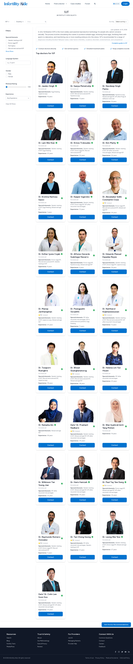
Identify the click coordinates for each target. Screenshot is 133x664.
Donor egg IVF (13, 43)
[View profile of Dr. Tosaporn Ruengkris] (50, 353)
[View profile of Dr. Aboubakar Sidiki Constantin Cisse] (114, 182)
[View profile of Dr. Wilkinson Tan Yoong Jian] (50, 467)
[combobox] (37, 21)
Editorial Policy (125, 658)
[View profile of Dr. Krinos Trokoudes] (82, 128)
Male (9, 74)
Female (10, 77)
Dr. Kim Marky (109, 143)
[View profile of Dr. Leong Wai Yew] (114, 522)
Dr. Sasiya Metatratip (80, 86)
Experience (10, 94)
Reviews (40, 646)
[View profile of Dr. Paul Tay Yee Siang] (114, 467)
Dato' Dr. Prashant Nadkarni (79, 426)
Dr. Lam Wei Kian (46, 143)
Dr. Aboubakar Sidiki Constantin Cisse (112, 198)
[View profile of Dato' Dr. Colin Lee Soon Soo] (50, 579)
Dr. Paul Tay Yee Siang (113, 482)
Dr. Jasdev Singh (46, 86)
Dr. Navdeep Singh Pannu (111, 87)
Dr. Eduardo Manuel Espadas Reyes (111, 255)
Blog (8, 641)
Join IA (70, 638)
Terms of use (89, 658)
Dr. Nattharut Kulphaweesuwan (110, 310)
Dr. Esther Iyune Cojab (49, 254)
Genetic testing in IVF (15, 40)
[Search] (95, 3)
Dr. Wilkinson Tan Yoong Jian (46, 483)
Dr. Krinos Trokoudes (80, 143)
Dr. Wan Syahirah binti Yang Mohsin (113, 426)
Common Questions (106, 638)
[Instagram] (119, 652)
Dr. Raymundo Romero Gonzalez (49, 538)
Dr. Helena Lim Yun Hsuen (111, 369)
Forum (87, 4)
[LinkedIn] (129, 652)
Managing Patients (74, 641)
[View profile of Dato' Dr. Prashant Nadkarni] (82, 410)
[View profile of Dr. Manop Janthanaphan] (50, 294)
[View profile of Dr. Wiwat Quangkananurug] (82, 353)
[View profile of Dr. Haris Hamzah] (82, 467)
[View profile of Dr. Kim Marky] (114, 128)
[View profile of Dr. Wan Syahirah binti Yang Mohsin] (114, 410)
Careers (101, 644)
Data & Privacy (42, 644)
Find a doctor (59, 4)
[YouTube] (125, 652)
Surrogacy (11, 46)
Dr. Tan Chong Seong (80, 537)
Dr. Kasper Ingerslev (80, 197)
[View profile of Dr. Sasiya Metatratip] (82, 71)
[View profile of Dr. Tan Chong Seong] (82, 522)
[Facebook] (115, 652)
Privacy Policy (99, 658)
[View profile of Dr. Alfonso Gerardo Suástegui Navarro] (82, 239)
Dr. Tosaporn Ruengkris (44, 369)
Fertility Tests (11, 644)
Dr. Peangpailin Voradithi (77, 310)
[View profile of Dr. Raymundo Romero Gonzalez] (50, 522)
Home (47, 4)
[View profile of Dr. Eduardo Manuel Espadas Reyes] (114, 239)
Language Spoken (12, 59)
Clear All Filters (11, 104)
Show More (9, 51)
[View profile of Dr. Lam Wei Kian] (50, 128)
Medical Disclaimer (112, 658)
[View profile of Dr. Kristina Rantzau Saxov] (50, 182)
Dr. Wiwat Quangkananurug (78, 369)
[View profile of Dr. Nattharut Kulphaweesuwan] (114, 294)
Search (9, 638)
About (39, 638)
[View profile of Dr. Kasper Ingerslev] (82, 182)
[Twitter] (122, 652)
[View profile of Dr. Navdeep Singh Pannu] (114, 71)
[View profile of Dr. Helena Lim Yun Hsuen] (114, 353)
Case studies (76, 4)
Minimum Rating (11, 84)
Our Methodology (43, 641)
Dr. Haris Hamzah (78, 482)
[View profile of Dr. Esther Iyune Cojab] (50, 239)
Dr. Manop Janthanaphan (45, 310)
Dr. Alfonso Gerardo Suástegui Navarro (80, 255)
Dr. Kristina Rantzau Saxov (47, 198)
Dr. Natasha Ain (45, 425)
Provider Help (72, 644)
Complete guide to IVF (119, 43)
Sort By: (111, 22)
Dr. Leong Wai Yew (111, 537)
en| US (117, 3)
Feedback (102, 646)
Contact (102, 641)
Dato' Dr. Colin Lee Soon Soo (47, 595)
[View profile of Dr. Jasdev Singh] (50, 71)
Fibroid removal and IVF (16, 48)
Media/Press (11, 646)
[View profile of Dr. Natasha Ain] (50, 410)
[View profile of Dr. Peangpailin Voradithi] (82, 294)
